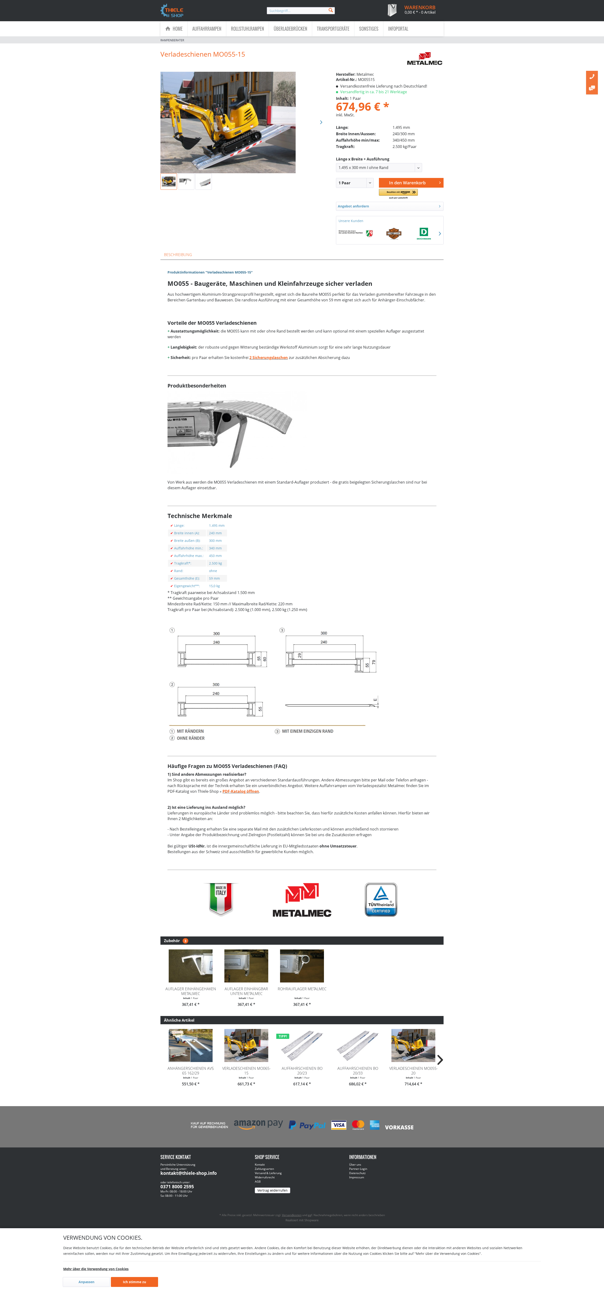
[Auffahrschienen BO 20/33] (357, 1045)
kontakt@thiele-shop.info (188, 1173)
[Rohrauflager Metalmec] (302, 965)
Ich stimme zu (134, 1282)
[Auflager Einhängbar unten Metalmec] (246, 965)
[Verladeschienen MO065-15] (246, 1045)
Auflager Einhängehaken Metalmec (190, 991)
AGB (258, 1182)
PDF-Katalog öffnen (240, 791)
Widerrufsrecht (265, 1177)
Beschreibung (178, 254)
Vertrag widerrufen (272, 1190)
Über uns (355, 1165)
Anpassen (86, 1282)
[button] (398, 194)
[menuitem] (301, 10)
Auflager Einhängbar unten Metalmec (246, 991)
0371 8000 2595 (177, 1187)
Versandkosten (292, 1215)
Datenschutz (357, 1173)
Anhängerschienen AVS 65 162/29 (191, 1071)
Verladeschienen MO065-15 (246, 1071)
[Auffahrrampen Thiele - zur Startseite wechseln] (172, 11)
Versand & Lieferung (268, 1173)
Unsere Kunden (351, 221)
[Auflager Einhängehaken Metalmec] (190, 965)
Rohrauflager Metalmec (302, 988)
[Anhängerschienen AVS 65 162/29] (190, 1045)
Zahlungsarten (264, 1169)
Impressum (356, 1177)
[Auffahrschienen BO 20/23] (302, 1045)
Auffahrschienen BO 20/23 (302, 1071)
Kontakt (260, 1165)
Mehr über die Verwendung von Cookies (96, 1269)
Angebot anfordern (353, 206)
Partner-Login (358, 1169)
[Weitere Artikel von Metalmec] (425, 59)
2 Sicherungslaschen (268, 357)
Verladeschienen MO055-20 (413, 1071)
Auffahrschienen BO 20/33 (357, 1071)
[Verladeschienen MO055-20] (413, 1045)
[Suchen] (330, 10)
